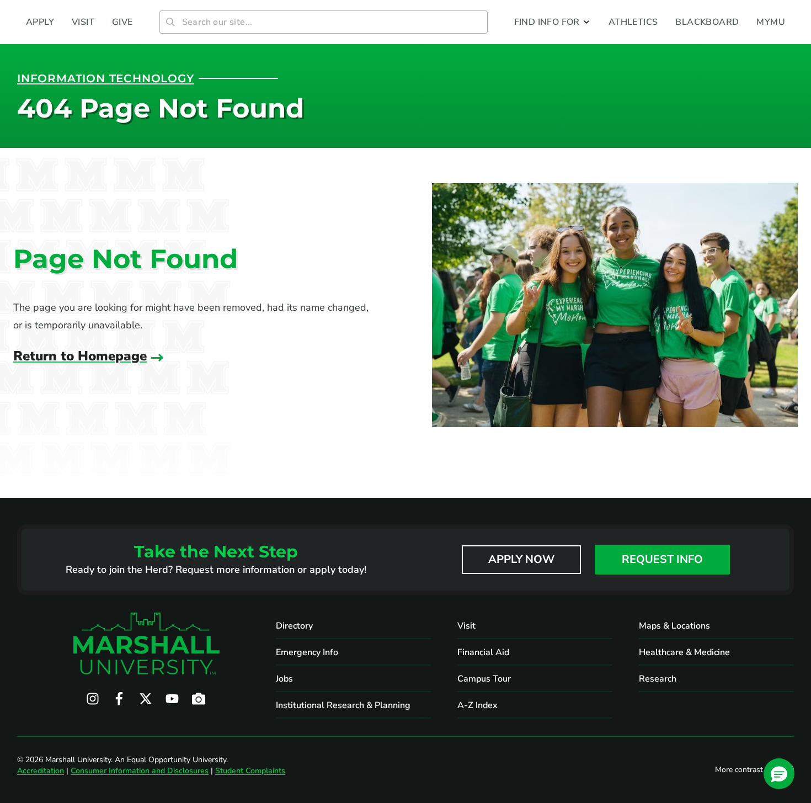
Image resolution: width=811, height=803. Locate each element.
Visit (466, 626)
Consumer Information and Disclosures (140, 770)
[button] (552, 22)
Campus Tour (484, 679)
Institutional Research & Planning (343, 705)
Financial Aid (483, 652)
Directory (294, 626)
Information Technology (105, 78)
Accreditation (40, 770)
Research (657, 679)
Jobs (284, 679)
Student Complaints (250, 770)
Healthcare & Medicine (684, 652)
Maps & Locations (674, 626)
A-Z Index (477, 705)
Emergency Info (307, 652)
